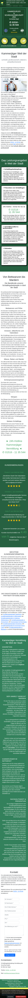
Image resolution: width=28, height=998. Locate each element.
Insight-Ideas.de (19, 986)
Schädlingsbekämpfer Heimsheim (12, 623)
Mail (14, 144)
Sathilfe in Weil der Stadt (14, 985)
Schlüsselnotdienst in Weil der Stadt (14, 983)
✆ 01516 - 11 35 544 (14, 23)
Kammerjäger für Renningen (19, 622)
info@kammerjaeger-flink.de (12, 973)
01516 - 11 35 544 (15, 142)
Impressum (16, 980)
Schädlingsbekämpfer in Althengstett (11, 616)
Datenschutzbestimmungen (12, 943)
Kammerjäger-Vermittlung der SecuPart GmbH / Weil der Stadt (16, 2)
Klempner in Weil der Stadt (14, 981)
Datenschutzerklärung (7, 980)
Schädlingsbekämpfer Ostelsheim (12, 614)
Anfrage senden (9, 955)
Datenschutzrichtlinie (10, 994)
